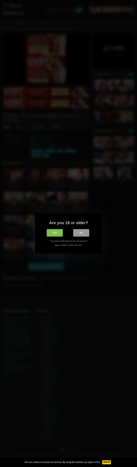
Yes (55, 233)
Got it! (107, 462)
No (81, 233)
